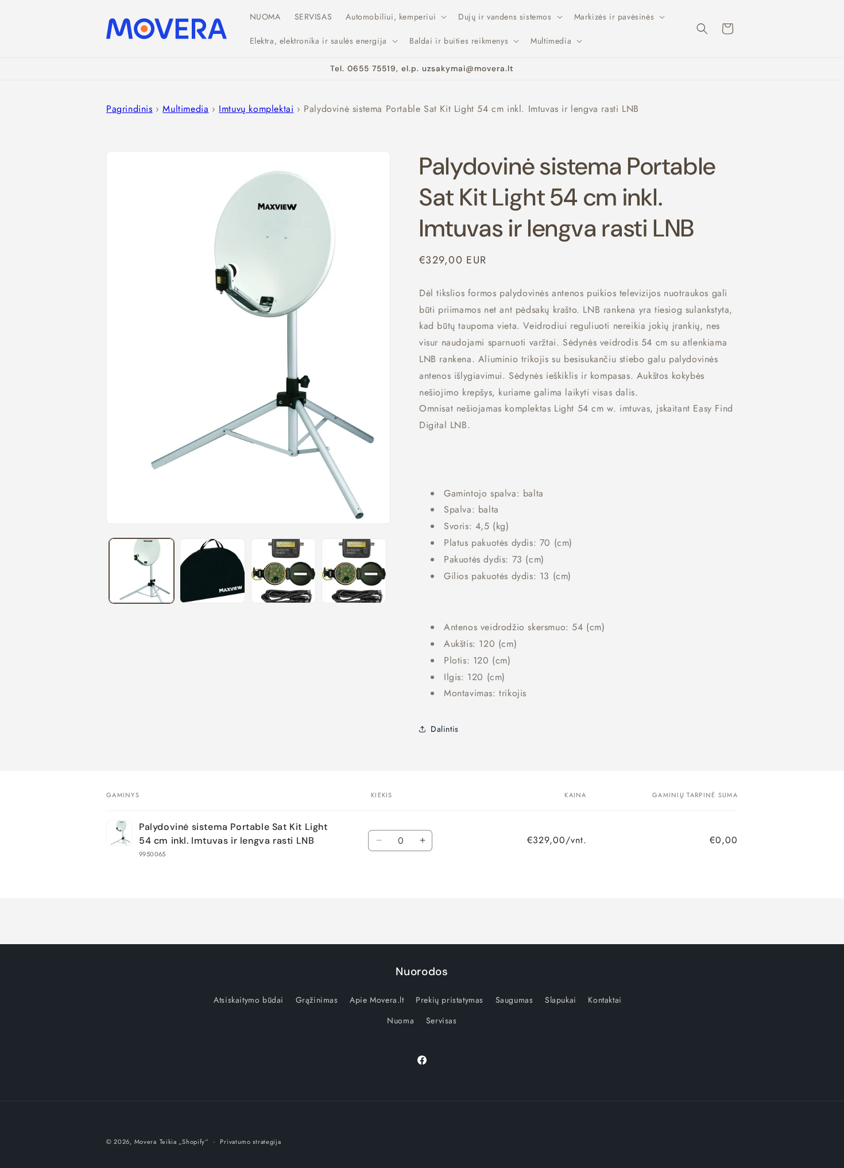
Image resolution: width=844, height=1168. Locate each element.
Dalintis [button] (445, 729)
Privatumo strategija (250, 1141)
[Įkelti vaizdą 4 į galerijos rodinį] (354, 570)
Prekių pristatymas (449, 1000)
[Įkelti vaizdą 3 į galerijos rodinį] (283, 570)
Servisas (441, 1020)
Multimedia (185, 108)
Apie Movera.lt (377, 1000)
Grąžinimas (317, 1000)
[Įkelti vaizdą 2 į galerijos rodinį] (212, 570)
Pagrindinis (129, 108)
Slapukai (560, 1000)
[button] (395, 17)
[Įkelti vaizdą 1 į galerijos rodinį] (141, 570)
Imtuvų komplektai (256, 108)
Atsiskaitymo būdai (249, 1000)
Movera (145, 1141)
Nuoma (400, 1020)
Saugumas (514, 1000)
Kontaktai (604, 1000)
